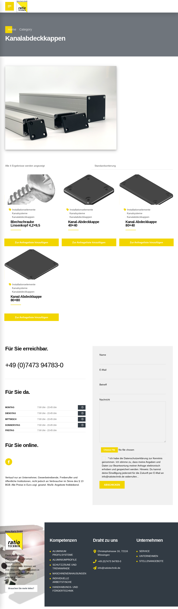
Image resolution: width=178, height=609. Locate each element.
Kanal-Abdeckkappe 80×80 (26, 298)
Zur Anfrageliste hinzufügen (31, 242)
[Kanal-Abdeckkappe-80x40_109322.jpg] (146, 193)
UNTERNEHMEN (148, 556)
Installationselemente (23, 209)
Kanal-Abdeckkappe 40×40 (83, 223)
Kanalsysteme (19, 213)
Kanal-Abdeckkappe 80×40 (141, 223)
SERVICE (144, 551)
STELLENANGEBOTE (151, 561)
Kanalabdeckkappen (23, 217)
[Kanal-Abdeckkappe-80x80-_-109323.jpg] (31, 268)
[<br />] (82, 407)
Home (12, 29)
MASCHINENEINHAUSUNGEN (69, 573)
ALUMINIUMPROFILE (64, 559)
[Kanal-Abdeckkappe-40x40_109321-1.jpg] (89, 193)
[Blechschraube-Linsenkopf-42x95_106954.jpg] (31, 193)
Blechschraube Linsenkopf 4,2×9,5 (25, 223)
